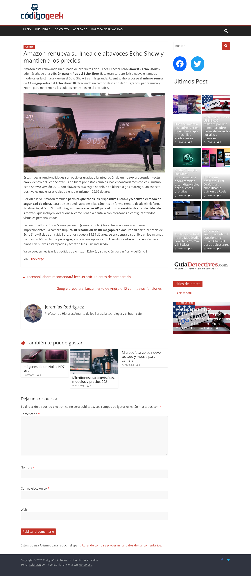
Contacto (62, 29)
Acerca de (80, 29)
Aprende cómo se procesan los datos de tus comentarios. (122, 545)
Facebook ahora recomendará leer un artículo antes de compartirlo (77, 277)
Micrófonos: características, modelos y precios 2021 (93, 379)
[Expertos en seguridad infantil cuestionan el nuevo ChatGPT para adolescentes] (216, 203)
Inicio (27, 29)
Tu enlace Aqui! (182, 293)
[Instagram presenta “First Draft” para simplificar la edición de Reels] (216, 150)
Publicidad (42, 29)
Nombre (28, 467)
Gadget (29, 46)
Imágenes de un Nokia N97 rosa (43, 368)
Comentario (30, 414)
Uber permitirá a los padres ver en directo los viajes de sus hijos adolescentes (187, 131)
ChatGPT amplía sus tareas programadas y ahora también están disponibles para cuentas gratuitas (187, 180)
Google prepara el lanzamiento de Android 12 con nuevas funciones (111, 288)
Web (24, 510)
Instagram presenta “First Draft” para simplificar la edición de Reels (215, 184)
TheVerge (37, 259)
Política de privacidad (107, 29)
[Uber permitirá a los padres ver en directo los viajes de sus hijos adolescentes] (187, 96)
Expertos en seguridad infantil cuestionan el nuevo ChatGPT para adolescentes (216, 237)
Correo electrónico (35, 488)
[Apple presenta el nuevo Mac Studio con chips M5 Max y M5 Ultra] (187, 203)
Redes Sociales (185, 302)
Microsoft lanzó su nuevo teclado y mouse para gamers (141, 356)
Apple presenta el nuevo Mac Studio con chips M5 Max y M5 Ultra (187, 239)
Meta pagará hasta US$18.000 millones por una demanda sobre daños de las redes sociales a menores (217, 127)
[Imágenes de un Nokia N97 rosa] (45, 351)
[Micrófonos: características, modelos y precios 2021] (94, 351)
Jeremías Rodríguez (204, 328)
